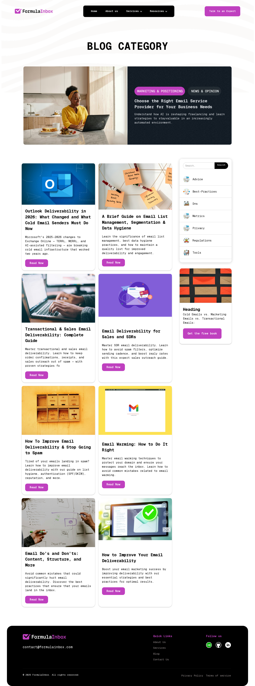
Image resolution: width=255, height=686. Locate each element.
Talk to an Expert (222, 11)
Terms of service (218, 675)
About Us (159, 642)
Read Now (37, 263)
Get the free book (202, 333)
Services (159, 647)
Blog (156, 653)
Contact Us (161, 659)
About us (111, 11)
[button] (136, 11)
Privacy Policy (192, 675)
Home (94, 11)
